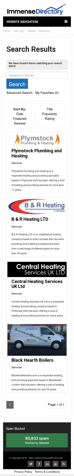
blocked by (41, 441)
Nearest (19, 123)
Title (49, 109)
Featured (19, 118)
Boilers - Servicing (39, 31)
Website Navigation (22, 22)
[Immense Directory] (37, 9)
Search (17, 84)
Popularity (49, 113)
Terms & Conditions (47, 471)
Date (19, 113)
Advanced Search (19, 92)
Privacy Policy (23, 471)
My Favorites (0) (47, 92)
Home (6, 31)
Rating (49, 118)
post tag (18, 31)
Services (17, 163)
